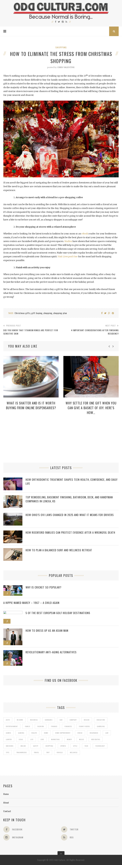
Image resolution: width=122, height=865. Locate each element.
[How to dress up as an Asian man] (12, 630)
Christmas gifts (22, 313)
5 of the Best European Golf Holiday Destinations (58, 613)
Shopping (61, 47)
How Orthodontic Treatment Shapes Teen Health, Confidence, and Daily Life (72, 481)
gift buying (36, 313)
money (69, 739)
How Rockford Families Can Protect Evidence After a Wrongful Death (70, 532)
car (61, 720)
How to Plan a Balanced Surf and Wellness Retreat (59, 550)
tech (86, 746)
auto (8, 720)
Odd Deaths (95, 739)
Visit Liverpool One (68, 256)
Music (81, 739)
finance (54, 726)
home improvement (62, 733)
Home (6, 794)
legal (21, 739)
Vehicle (60, 752)
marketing (55, 739)
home (46, 733)
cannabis (48, 720)
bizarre (20, 720)
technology (100, 746)
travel (36, 752)
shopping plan (60, 313)
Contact (7, 811)
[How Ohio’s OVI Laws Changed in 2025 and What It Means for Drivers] (12, 514)
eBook (84, 233)
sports (63, 746)
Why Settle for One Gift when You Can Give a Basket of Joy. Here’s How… (91, 408)
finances (68, 726)
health (34, 733)
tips (7, 752)
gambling (101, 726)
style (75, 746)
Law (106, 733)
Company (73, 720)
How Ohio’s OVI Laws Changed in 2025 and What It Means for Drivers (70, 515)
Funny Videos (84, 726)
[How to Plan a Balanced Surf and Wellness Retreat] (12, 549)
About (6, 802)
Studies (68, 241)
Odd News (9, 746)
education (101, 720)
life (31, 739)
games (8, 733)
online (23, 746)
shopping (47, 313)
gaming (21, 733)
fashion (40, 726)
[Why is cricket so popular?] (12, 587)
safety (35, 746)
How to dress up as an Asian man (47, 631)
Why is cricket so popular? (43, 587)
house (80, 733)
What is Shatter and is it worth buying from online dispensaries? (31, 405)
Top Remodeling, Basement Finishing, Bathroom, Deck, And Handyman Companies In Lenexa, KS (69, 499)
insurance (94, 733)
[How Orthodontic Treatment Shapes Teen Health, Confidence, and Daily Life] (12, 479)
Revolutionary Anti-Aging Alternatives (51, 652)
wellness (73, 752)
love (42, 739)
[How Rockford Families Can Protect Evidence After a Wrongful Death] (12, 532)
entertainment (12, 726)
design (86, 720)
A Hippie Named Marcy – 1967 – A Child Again (31, 603)
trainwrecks (21, 752)
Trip (48, 752)
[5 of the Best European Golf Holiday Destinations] (12, 612)
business (34, 720)
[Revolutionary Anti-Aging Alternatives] (12, 651)
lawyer (9, 739)
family (27, 726)
